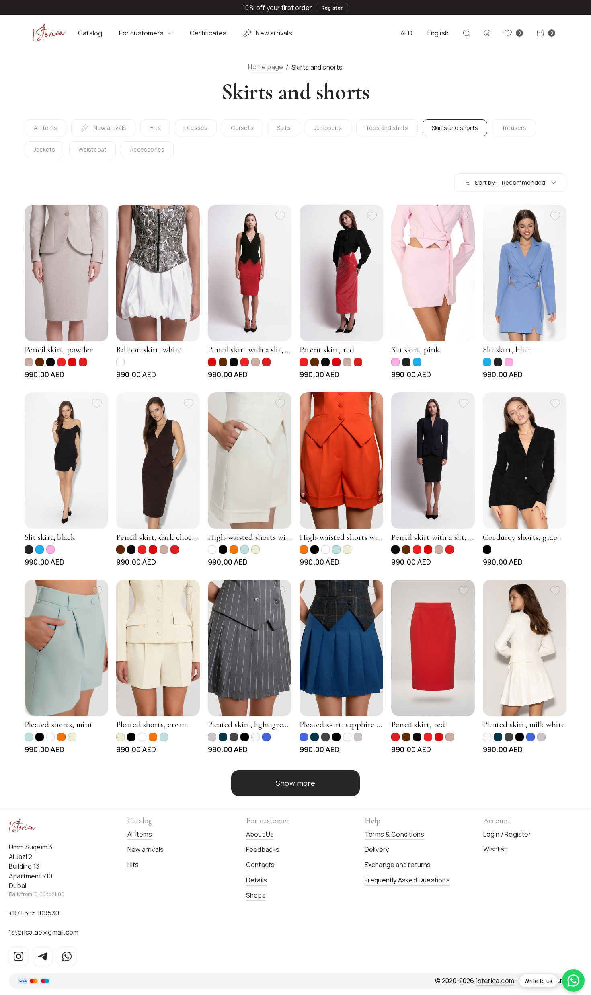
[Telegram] (42, 956)
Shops (256, 895)
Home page (265, 66)
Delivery (377, 849)
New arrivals (274, 33)
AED (406, 33)
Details (256, 880)
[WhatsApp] (66, 956)
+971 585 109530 (34, 913)
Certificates (208, 33)
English (438, 33)
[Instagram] (18, 956)
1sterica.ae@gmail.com (43, 932)
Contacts (260, 864)
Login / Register (507, 834)
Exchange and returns (398, 864)
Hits (133, 864)
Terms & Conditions (395, 834)
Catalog (90, 33)
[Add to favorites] (96, 216)
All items (139, 834)
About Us (260, 834)
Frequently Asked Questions (407, 880)
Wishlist (495, 849)
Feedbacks (263, 849)
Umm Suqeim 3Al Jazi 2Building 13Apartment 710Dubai (31, 866)
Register (332, 7)
